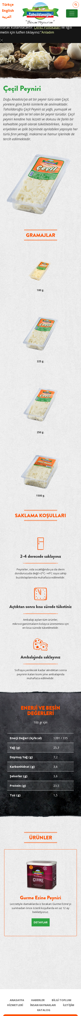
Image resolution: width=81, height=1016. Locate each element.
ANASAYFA (17, 1000)
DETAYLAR (41, 922)
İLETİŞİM (68, 1005)
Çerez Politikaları (47, 27)
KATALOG (43, 1010)
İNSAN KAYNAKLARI (43, 1005)
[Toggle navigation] (72, 13)
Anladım (48, 32)
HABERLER (38, 1000)
